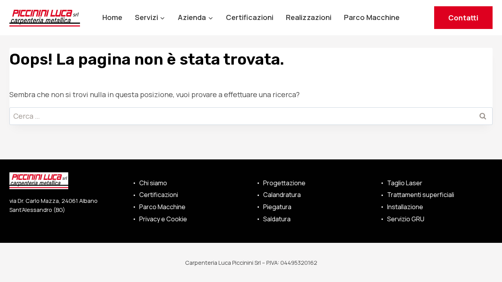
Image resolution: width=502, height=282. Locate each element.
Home (112, 17)
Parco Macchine (372, 17)
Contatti (463, 17)
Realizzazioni (308, 17)
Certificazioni (249, 17)
